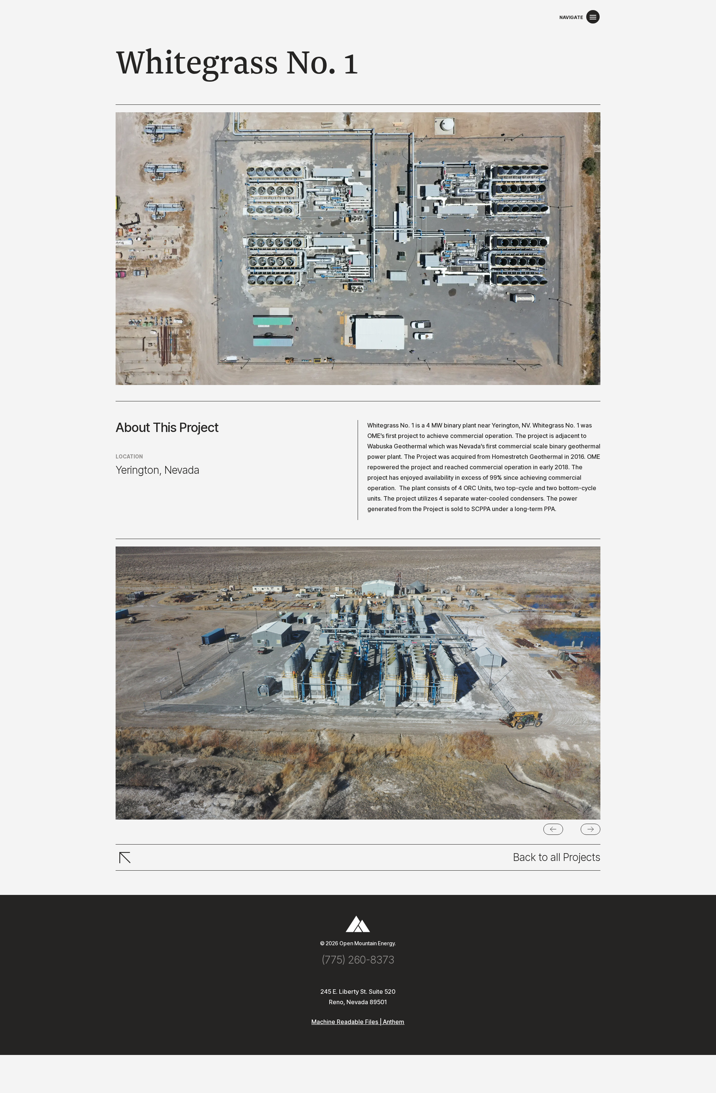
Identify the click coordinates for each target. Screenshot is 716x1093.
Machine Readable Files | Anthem (357, 1021)
